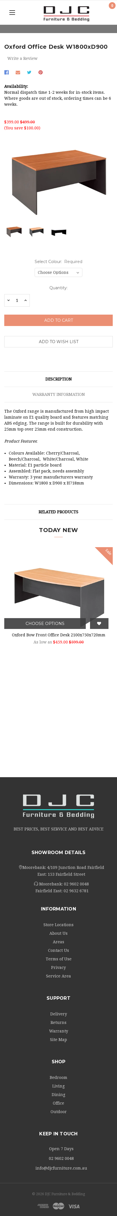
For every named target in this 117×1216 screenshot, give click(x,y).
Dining (58, 1094)
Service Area (58, 976)
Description (58, 379)
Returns (58, 1022)
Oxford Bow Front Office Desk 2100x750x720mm (58, 635)
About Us (58, 933)
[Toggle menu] (12, 12)
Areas (58, 942)
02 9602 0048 (76, 884)
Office (58, 1103)
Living (58, 1086)
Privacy (58, 967)
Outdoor (59, 1111)
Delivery (58, 1014)
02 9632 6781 (76, 891)
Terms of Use (59, 959)
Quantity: (58, 287)
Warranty (58, 1031)
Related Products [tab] (58, 512)
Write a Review (22, 58)
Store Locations (58, 924)
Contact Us (58, 950)
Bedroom (58, 1077)
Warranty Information (58, 394)
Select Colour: (59, 261)
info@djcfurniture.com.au (61, 1168)
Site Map (58, 1039)
